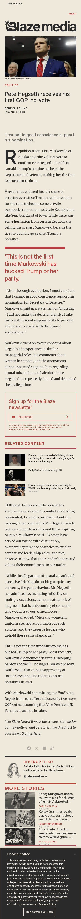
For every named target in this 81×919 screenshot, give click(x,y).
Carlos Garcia (48, 806)
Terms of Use (63, 425)
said (26, 308)
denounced (32, 658)
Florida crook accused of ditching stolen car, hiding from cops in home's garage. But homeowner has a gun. (52, 458)
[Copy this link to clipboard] (52, 748)
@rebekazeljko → (35, 776)
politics (11, 85)
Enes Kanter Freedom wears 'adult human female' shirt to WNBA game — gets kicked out (58, 833)
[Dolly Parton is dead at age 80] (15, 474)
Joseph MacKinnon (50, 824)
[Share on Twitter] (37, 748)
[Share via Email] (44, 748)
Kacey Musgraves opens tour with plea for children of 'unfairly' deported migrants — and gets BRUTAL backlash (56, 798)
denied (48, 379)
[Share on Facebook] (29, 748)
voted (35, 670)
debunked (68, 379)
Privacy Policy (45, 425)
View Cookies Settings (39, 912)
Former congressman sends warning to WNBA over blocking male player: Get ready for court (52, 488)
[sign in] (2, 3)
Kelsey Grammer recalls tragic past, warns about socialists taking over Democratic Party (56, 816)
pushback (12, 210)
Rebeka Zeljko (16, 108)
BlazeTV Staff (48, 842)
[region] (40, 883)
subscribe (14, 3)
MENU (72, 14)
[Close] (75, 854)
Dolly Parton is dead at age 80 (45, 470)
